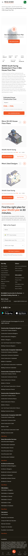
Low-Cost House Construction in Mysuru (10, 408)
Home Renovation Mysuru (7, 450)
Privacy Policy (18, 280)
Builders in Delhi (4, 426)
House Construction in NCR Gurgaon (14, 545)
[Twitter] (2, 308)
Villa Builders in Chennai (6, 496)
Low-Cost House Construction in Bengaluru (11, 342)
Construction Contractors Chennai (9, 377)
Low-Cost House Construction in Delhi (10, 429)
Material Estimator (5, 275)
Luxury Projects (4, 270)
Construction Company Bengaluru (9, 330)
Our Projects (4, 268)
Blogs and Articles (5, 281)
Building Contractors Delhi (7, 432)
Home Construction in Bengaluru (8, 336)
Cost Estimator (4, 272)
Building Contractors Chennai (8, 389)
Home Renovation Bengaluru (7, 441)
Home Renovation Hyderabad (8, 444)
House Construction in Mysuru (14, 543)
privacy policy (19, 254)
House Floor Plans (6, 6)
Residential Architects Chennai (8, 478)
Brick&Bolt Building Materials (9, 295)
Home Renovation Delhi (6, 454)
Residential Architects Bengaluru (8, 466)
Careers (3, 283)
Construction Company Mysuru (8, 395)
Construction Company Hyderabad (9, 352)
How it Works (4, 266)
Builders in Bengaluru (6, 339)
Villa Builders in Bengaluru (7, 490)
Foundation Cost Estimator (7, 530)
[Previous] (20, 122)
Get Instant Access (14, 41)
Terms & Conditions (19, 277)
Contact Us (3, 285)
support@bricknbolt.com (20, 301)
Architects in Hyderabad (6, 475)
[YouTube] (9, 308)
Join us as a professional (20, 266)
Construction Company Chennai (8, 373)
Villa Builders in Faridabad (7, 505)
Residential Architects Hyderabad (9, 472)
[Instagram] (8, 308)
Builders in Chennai (5, 383)
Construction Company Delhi (8, 417)
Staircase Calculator (5, 523)
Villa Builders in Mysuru (6, 499)
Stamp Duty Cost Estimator (7, 517)
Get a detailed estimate (14, 113)
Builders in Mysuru (5, 405)
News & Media (18, 288)
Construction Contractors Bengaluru (9, 333)
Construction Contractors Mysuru (9, 398)
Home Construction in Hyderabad (9, 358)
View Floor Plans (20, 156)
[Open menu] (2, 2)
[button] (5, 235)
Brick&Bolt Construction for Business (11, 293)
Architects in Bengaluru (6, 469)
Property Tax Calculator (6, 527)
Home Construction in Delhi (7, 423)
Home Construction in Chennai (8, 380)
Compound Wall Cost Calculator (8, 520)
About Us (3, 279)
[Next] (24, 122)
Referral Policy (18, 286)
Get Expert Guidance (14, 251)
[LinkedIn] (6, 308)
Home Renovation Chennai (7, 447)
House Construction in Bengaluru (8, 542)
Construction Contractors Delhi (8, 420)
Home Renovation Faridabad (7, 457)
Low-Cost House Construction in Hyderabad (11, 364)
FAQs (16, 282)
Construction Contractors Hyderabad (9, 355)
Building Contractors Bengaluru (8, 346)
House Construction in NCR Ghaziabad (14, 546)
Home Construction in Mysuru (8, 401)
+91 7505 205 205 (6, 301)
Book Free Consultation (7, 156)
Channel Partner (19, 270)
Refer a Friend (18, 268)
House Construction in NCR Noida (14, 547)
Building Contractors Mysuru (7, 411)
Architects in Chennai (6, 481)
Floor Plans (3, 277)
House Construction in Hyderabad (12, 543)
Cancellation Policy (19, 284)
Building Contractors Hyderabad (8, 367)
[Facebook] (4, 308)
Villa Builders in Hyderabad (7, 493)
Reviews (3, 288)
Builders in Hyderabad (6, 361)
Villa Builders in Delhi (6, 502)
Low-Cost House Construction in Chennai (10, 386)
